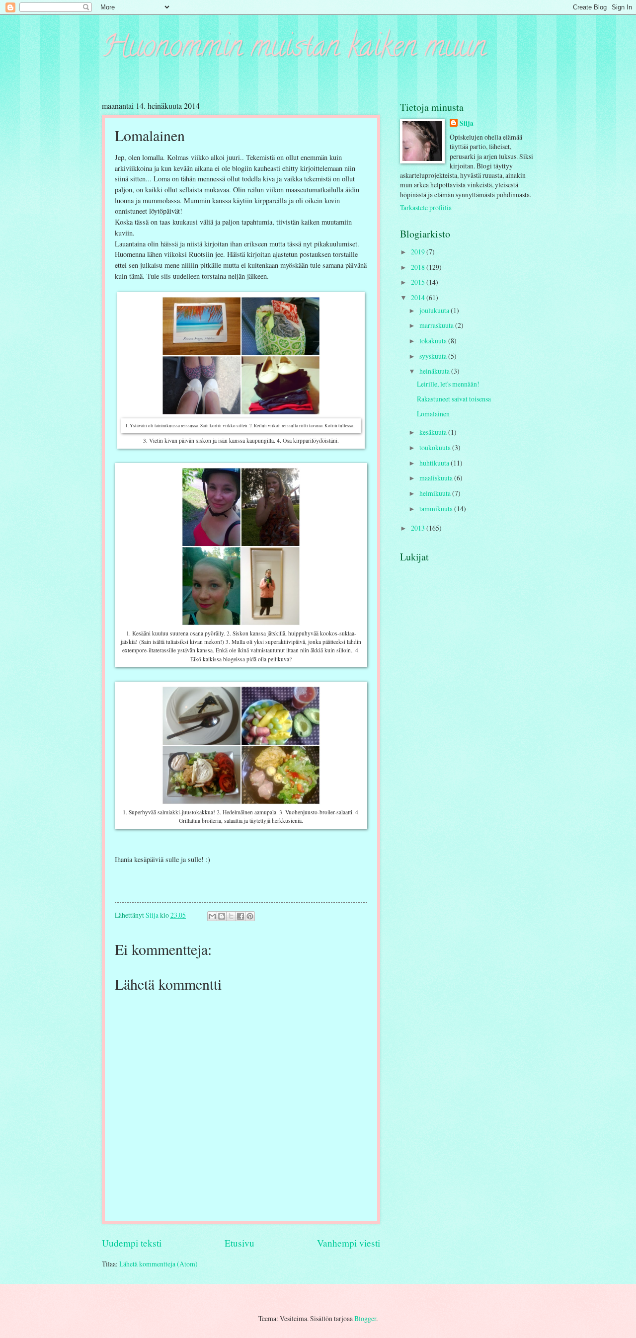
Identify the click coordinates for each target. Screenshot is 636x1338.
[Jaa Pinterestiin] (250, 916)
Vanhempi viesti (348, 1243)
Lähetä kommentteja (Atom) (158, 1263)
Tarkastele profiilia (426, 207)
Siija (467, 123)
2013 (418, 528)
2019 (418, 251)
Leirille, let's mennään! (448, 384)
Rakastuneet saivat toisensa (454, 398)
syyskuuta (433, 356)
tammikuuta (436, 508)
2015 (418, 282)
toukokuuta (435, 447)
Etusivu (239, 1243)
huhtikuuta (435, 463)
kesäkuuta (433, 432)
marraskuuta (437, 325)
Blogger (365, 1318)
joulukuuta (435, 310)
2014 (418, 297)
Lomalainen (433, 413)
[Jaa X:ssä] (231, 916)
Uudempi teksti (131, 1243)
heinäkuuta (435, 371)
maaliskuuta (436, 477)
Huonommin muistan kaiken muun (294, 49)
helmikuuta (435, 493)
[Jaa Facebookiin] (240, 916)
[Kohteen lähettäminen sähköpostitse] (212, 916)
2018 (418, 267)
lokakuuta (433, 340)
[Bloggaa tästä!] (222, 916)
